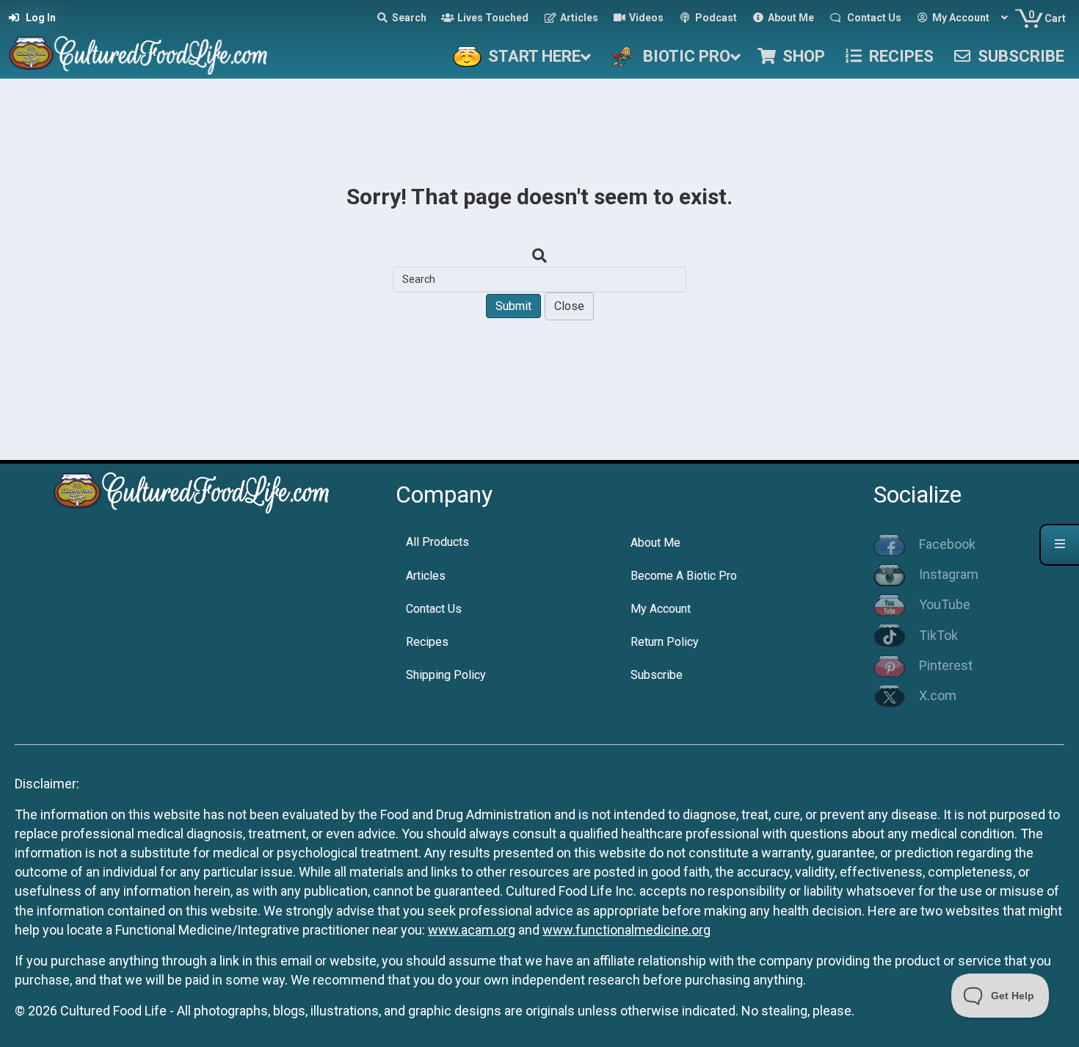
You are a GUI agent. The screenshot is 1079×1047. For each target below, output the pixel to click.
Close (569, 306)
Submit (513, 306)
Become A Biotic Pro (684, 576)
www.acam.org (471, 930)
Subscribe (657, 675)
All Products (437, 542)
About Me (655, 543)
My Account (661, 609)
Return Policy (665, 642)
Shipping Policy (446, 675)
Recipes (427, 642)
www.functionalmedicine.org (626, 930)
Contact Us (434, 609)
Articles (426, 576)
